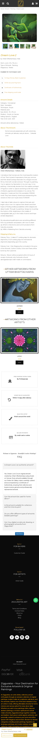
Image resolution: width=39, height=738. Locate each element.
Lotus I (19, 356)
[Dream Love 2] (19, 28)
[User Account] (32, 3)
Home (2, 9)
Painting (13, 9)
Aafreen (19, 306)
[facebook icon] (12, 637)
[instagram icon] (22, 637)
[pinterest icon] (27, 637)
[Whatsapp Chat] (35, 600)
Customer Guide (19, 553)
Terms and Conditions (19, 608)
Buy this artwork (20, 735)
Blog (19, 618)
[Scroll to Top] (35, 725)
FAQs (19, 615)
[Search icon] (7, 3)
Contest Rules (19, 611)
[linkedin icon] (17, 637)
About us (19, 613)
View (19, 312)
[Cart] (36, 3)
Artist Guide (19, 581)
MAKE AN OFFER (7, 735)
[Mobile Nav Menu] (3, 3)
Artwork (7, 9)
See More (19, 534)
